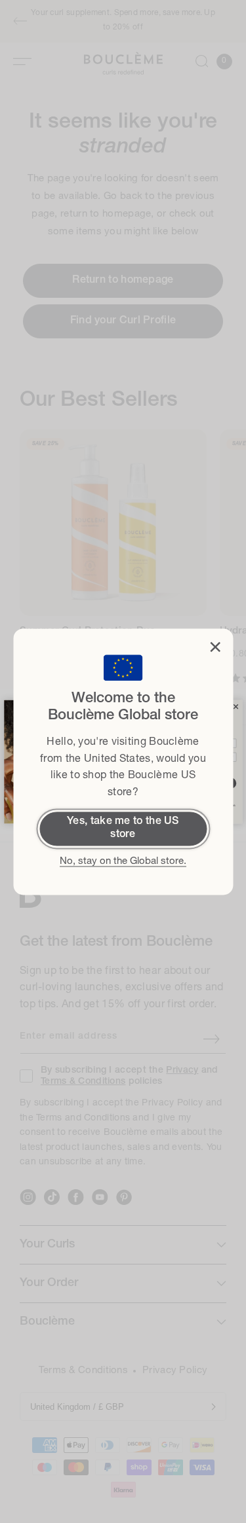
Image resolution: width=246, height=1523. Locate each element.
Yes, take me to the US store (123, 828)
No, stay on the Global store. (123, 862)
